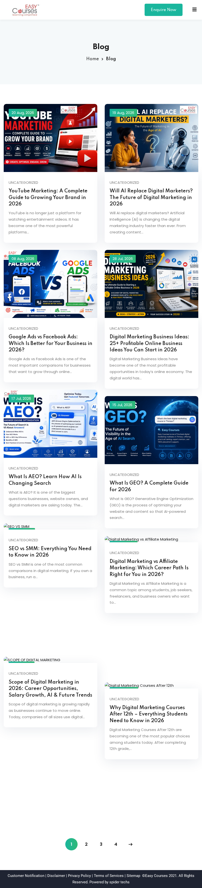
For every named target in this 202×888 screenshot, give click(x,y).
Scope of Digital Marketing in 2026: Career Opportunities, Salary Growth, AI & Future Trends (50, 689)
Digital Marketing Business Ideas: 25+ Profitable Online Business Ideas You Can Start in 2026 (149, 343)
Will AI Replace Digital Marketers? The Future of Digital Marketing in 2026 (151, 197)
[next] (130, 844)
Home (92, 59)
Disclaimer (56, 876)
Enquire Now (163, 10)
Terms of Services (109, 876)
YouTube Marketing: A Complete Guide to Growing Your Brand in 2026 (48, 197)
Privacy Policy (79, 876)
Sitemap (133, 876)
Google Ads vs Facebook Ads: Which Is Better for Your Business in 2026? (50, 343)
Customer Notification (26, 876)
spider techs (119, 882)
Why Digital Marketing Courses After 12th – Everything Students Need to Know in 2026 (148, 714)
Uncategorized (23, 182)
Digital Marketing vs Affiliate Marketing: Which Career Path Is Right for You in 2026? (149, 568)
